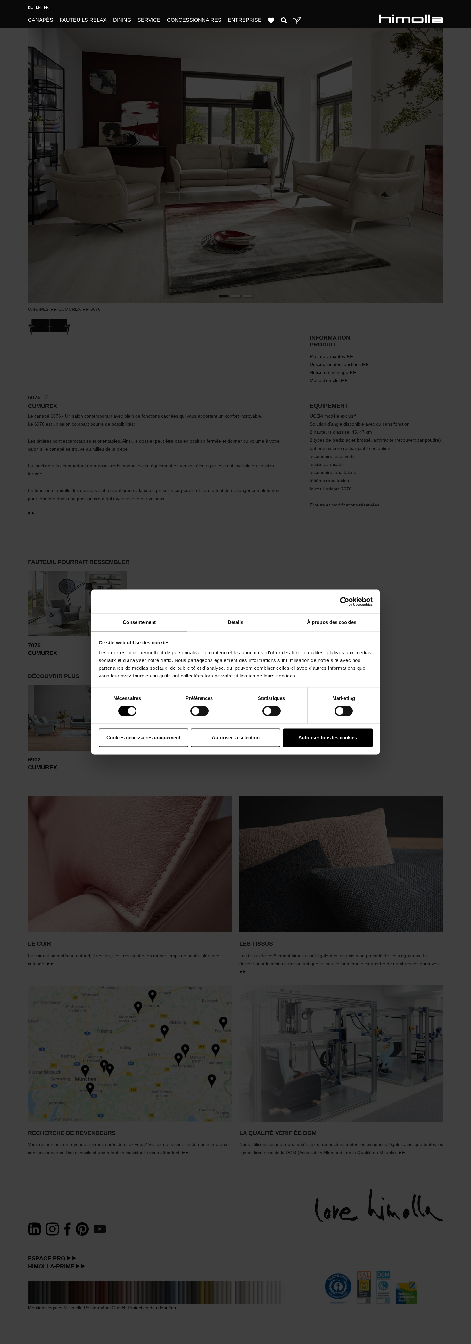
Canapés (40, 20)
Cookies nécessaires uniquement (143, 737)
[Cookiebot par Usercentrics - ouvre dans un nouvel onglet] (345, 601)
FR (46, 7)
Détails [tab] (236, 622)
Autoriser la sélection (236, 737)
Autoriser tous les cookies (327, 737)
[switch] (199, 711)
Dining (122, 20)
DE (30, 7)
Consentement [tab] (139, 622)
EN (38, 7)
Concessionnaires (194, 20)
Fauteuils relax (83, 20)
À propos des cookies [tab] (331, 622)
